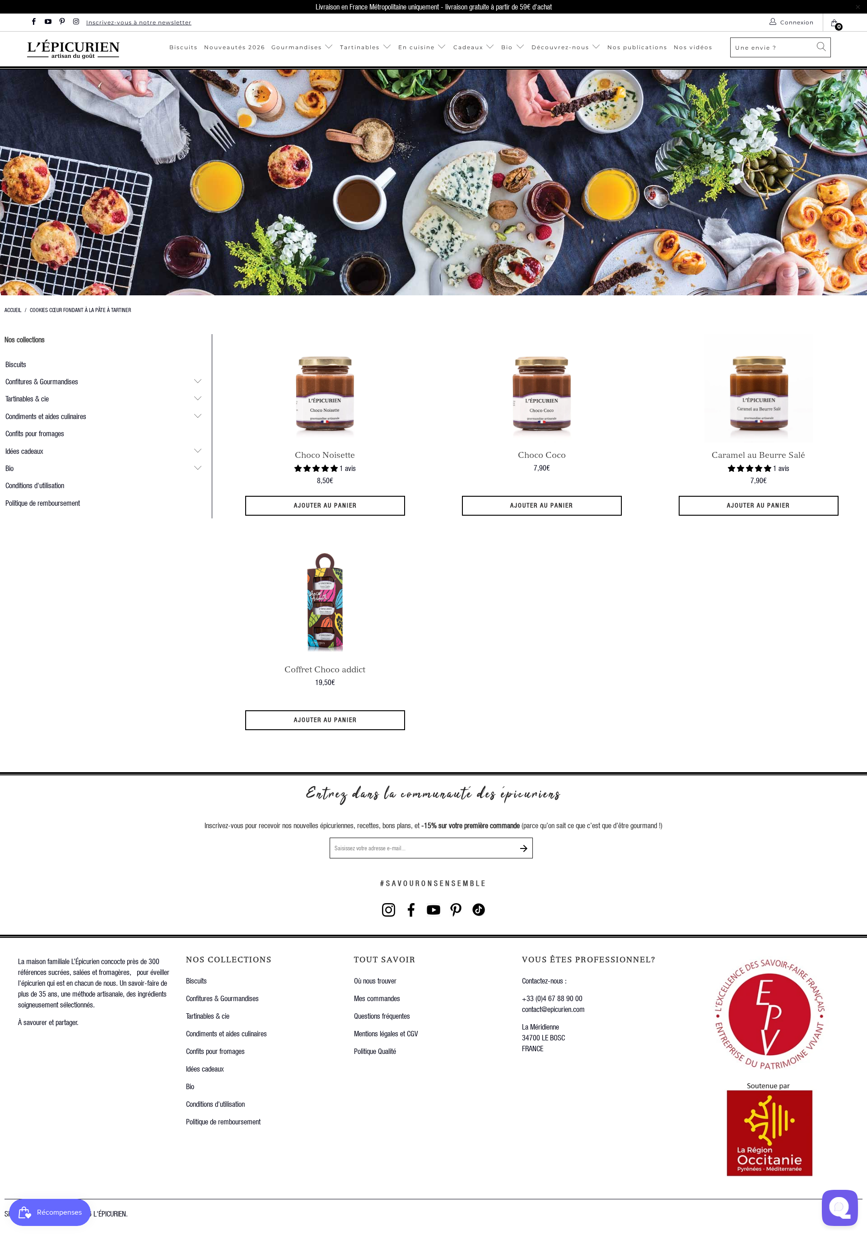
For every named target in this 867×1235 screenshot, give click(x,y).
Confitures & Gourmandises (41, 381)
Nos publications (637, 47)
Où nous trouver (375, 980)
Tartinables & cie (27, 398)
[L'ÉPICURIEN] (90, 49)
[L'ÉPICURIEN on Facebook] (33, 22)
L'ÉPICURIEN (109, 1213)
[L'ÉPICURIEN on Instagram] (75, 22)
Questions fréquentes (382, 1015)
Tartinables (360, 47)
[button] (316, 468)
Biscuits (183, 47)
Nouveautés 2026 (234, 47)
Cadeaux (469, 47)
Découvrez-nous (560, 47)
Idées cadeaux (24, 451)
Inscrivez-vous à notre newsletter (138, 22)
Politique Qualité (375, 1051)
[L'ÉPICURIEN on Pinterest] (61, 22)
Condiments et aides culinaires (45, 416)
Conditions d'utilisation (34, 485)
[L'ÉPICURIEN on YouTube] (47, 22)
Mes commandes (377, 998)
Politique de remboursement (42, 503)
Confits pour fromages (34, 433)
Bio (508, 47)
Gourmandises (296, 47)
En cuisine (416, 47)
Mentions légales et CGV (386, 1033)
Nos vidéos (693, 47)
